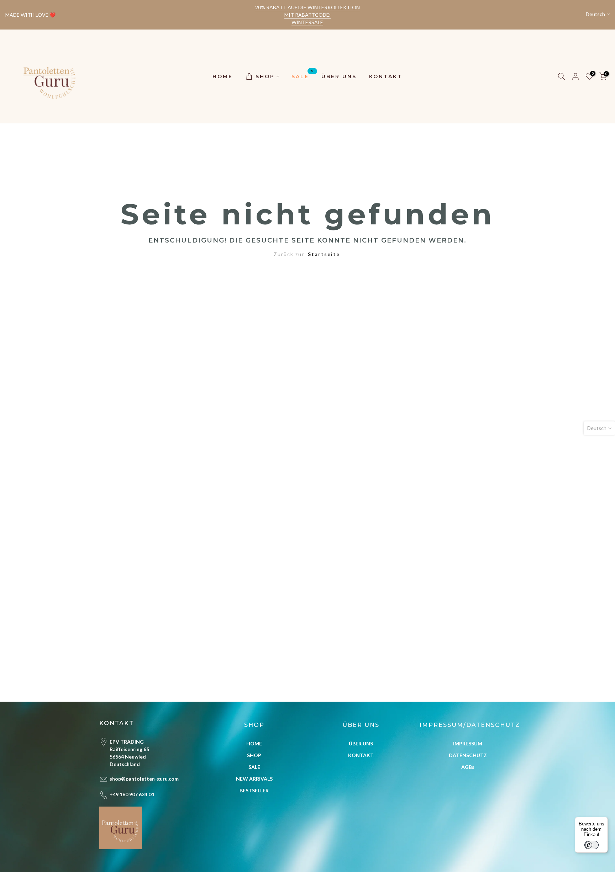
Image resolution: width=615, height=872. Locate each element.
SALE (302, 76)
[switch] (591, 845)
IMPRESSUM (467, 743)
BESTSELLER (254, 790)
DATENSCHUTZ (468, 755)
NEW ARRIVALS (254, 779)
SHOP (265, 76)
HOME (222, 76)
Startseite (324, 254)
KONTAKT (385, 76)
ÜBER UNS (339, 76)
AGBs (467, 767)
